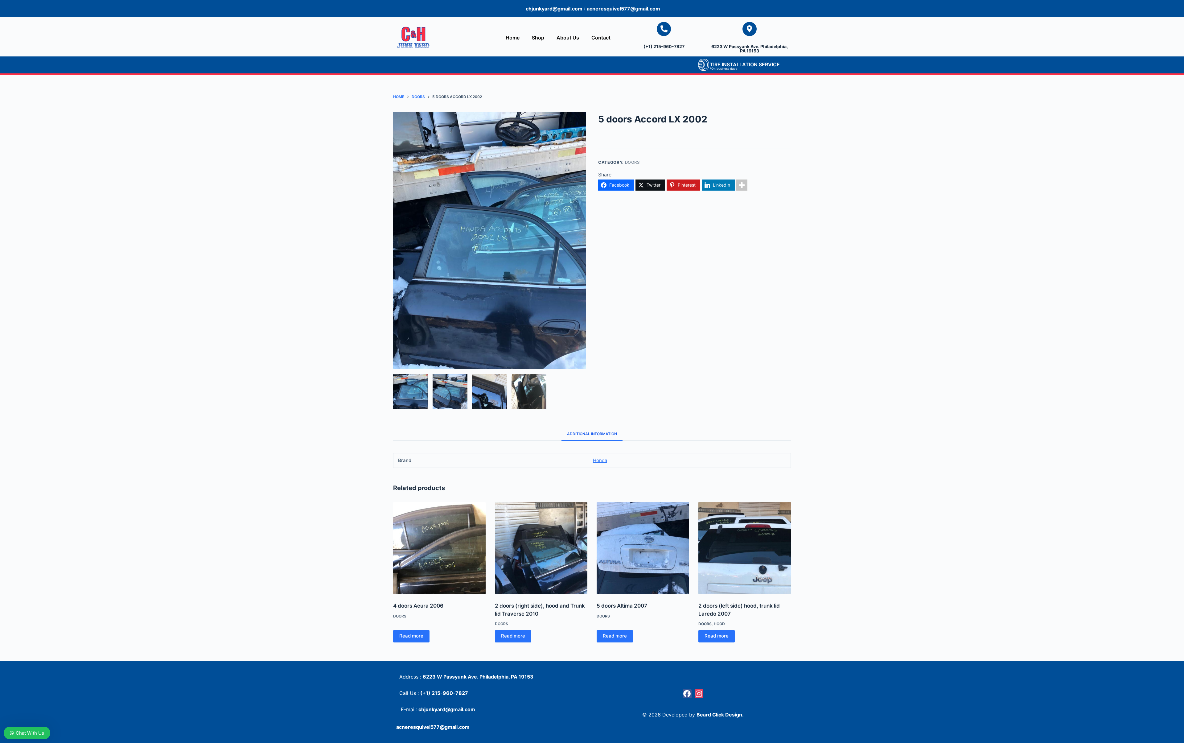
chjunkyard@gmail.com (555, 9)
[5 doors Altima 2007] (643, 548)
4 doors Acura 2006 (418, 606)
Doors (632, 162)
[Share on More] (741, 185)
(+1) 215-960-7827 (663, 46)
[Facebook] (687, 693)
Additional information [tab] (592, 433)
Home (513, 38)
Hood (719, 623)
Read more (411, 636)
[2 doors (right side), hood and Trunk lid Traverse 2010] (541, 548)
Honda (600, 460)
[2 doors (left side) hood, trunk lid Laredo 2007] (744, 548)
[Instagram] (699, 693)
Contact (600, 38)
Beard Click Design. (720, 715)
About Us (568, 38)
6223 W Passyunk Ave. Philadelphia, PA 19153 (749, 48)
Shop (538, 38)
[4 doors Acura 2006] (439, 548)
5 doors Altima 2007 (622, 606)
